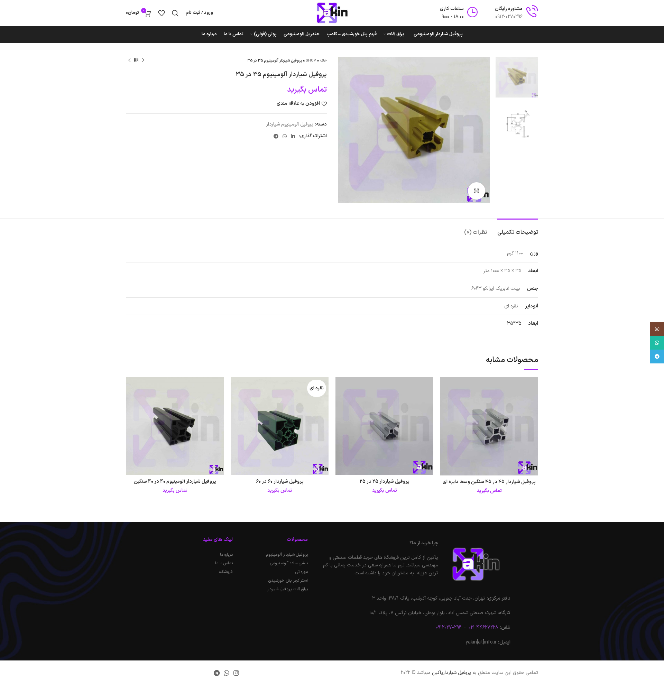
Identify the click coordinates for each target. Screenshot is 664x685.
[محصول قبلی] (143, 60)
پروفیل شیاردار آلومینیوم (286, 555)
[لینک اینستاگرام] (236, 673)
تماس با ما (224, 563)
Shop (311, 61)
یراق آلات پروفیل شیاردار (287, 589)
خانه (323, 61)
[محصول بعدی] (129, 60)
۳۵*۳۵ (514, 323)
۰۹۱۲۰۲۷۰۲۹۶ (448, 627)
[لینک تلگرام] (275, 136)
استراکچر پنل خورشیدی (287, 580)
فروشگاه (226, 572)
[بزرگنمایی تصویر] (476, 191)
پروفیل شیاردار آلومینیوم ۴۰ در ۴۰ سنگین (175, 481)
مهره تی (301, 572)
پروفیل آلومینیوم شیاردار (289, 124)
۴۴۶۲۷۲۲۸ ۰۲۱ (482, 627)
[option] (517, 77)
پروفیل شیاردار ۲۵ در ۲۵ (384, 481)
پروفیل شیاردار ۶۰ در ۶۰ (280, 481)
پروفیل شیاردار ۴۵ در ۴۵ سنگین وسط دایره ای (489, 481)
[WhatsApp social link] (284, 136)
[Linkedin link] (293, 136)
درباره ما (226, 555)
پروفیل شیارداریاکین (451, 672)
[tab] (517, 229)
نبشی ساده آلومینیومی (288, 563)
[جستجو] (175, 13)
